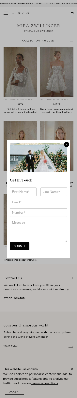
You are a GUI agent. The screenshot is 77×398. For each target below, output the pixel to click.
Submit (19, 246)
